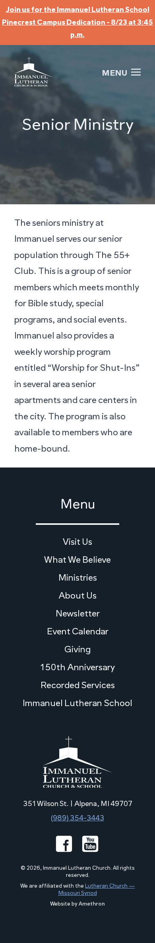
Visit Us (77, 541)
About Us (77, 595)
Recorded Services (78, 685)
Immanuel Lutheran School (77, 703)
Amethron (92, 903)
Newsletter (78, 613)
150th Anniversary (77, 667)
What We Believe (77, 559)
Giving (77, 649)
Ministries (77, 577)
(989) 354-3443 (77, 818)
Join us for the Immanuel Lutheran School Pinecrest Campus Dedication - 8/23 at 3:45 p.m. (77, 22)
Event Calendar (77, 631)
